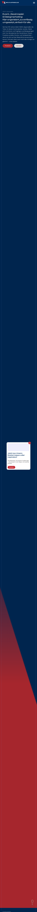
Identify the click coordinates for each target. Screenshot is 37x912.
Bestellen (9, 472)
